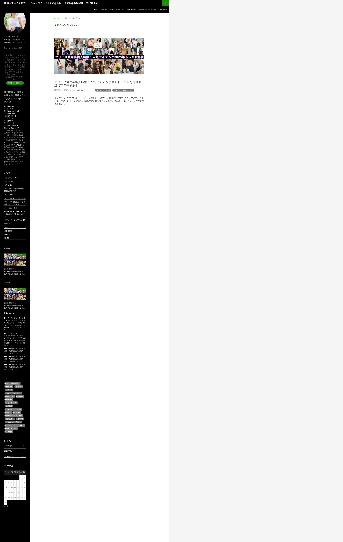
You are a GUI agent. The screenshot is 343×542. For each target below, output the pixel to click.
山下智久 (9, 399)
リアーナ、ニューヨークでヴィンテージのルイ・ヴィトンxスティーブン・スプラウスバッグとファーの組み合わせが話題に (15, 323)
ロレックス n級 (13, 111)
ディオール (12, 116)
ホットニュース (11, 208)
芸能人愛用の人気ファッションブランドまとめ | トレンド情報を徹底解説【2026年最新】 (52, 3)
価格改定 (9, 387)
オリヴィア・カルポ (103, 90)
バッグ (8, 195)
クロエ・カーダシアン (13, 422)
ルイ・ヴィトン (11, 403)
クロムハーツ (14, 128)
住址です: (7, 48)
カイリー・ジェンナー (13, 393)
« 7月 (6, 506)
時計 (7, 224)
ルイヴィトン (13, 106)
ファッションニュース (14, 198)
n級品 (19, 145)
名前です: (7, 37)
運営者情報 (163, 9)
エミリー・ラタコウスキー (15, 425)
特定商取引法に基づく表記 (147, 9)
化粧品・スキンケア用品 (14, 220)
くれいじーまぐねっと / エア (123, 90)
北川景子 (9, 406)
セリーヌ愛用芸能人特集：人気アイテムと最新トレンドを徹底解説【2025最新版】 (97, 83)
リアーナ (9, 390)
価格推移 (20, 396)
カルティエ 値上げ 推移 (14, 415)
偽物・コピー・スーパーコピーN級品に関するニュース (14, 214)
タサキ (8, 185)
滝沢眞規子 (10, 419)
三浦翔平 (9, 432)
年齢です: (7, 40)
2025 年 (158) (9, 451)
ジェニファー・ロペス (13, 409)
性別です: (18, 40)
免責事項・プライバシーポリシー (112, 9)
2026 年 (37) (8, 446)
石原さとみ (10, 396)
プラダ (10, 118)
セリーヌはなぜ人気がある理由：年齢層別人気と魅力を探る (14, 351)
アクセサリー (88, 90)
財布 (7, 234)
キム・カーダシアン (13, 383)
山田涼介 (17, 412)
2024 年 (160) (9, 456)
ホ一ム (96, 9)
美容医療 (8, 231)
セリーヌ (11, 123)
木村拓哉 (19, 387)
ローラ (8, 412)
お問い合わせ (131, 9)
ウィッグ (8, 181)
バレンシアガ (13, 125)
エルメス (11, 109)
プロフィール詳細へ (15, 83)
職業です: (7, 43)
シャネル (11, 113)
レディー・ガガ (11, 428)
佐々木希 (20, 419)
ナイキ (10, 121)
